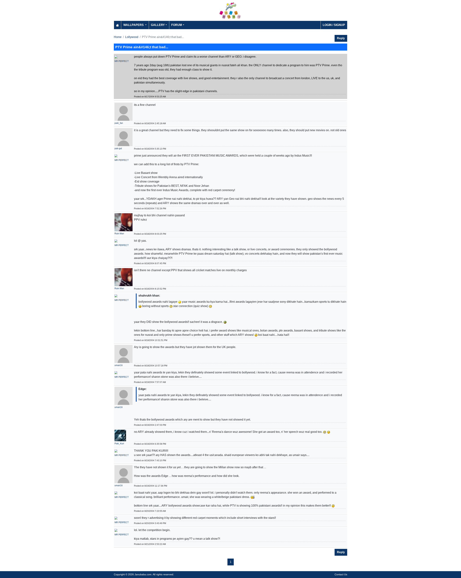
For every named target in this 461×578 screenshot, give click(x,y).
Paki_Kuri (119, 443)
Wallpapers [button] (133, 24)
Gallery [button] (158, 24)
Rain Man (119, 233)
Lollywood (131, 37)
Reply (341, 38)
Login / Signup (334, 24)
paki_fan (119, 123)
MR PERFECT (122, 61)
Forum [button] (176, 24)
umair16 (119, 365)
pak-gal (118, 148)
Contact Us (341, 574)
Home (118, 37)
